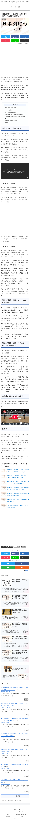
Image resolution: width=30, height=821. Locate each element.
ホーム (8, 812)
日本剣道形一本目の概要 (10, 108)
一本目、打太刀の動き (11, 110)
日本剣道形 (5, 546)
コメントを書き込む (15, 796)
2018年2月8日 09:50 (5, 707)
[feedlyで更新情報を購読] (8, 567)
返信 (26, 699)
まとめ (6, 122)
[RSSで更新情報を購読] (22, 567)
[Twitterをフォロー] (8, 563)
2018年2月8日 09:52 (5, 753)
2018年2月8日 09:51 (5, 738)
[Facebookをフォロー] (22, 563)
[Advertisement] (15, 60)
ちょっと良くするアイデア (22, 814)
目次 (13, 105)
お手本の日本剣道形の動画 (11, 120)
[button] (24, 40)
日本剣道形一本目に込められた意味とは (14, 114)
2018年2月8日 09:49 (5, 691)
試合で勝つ (21, 812)
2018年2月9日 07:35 (5, 784)
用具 (22, 816)
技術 (8, 814)
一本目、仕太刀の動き (11, 112)
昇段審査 (11, 546)
